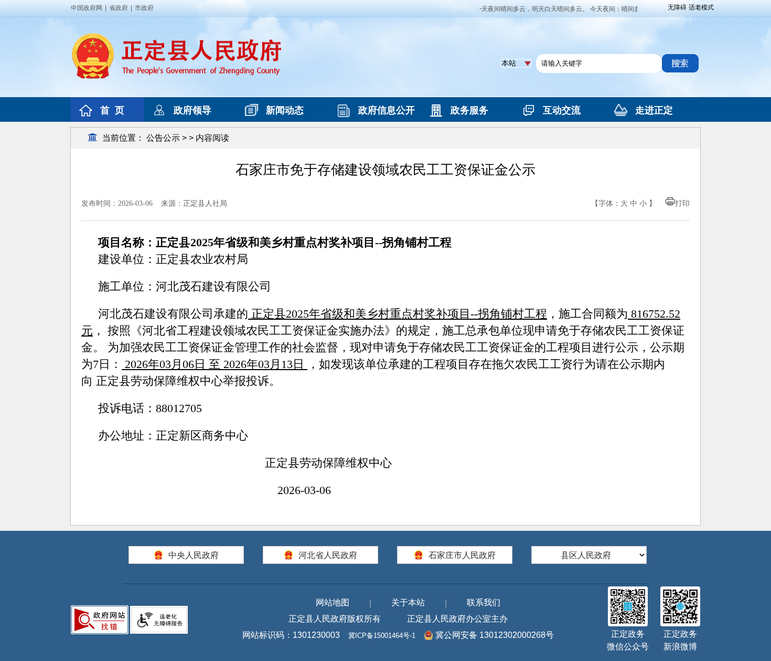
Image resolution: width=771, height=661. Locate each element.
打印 (682, 203)
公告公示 (163, 137)
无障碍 (677, 7)
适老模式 (701, 7)
